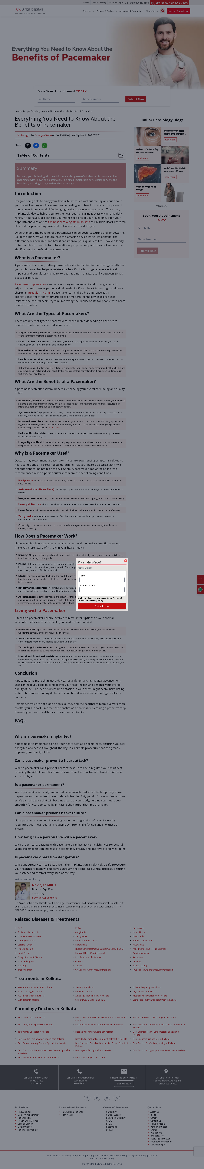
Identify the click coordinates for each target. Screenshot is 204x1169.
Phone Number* (87, 585)
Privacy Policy (96, 600)
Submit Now (102, 606)
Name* (83, 575)
